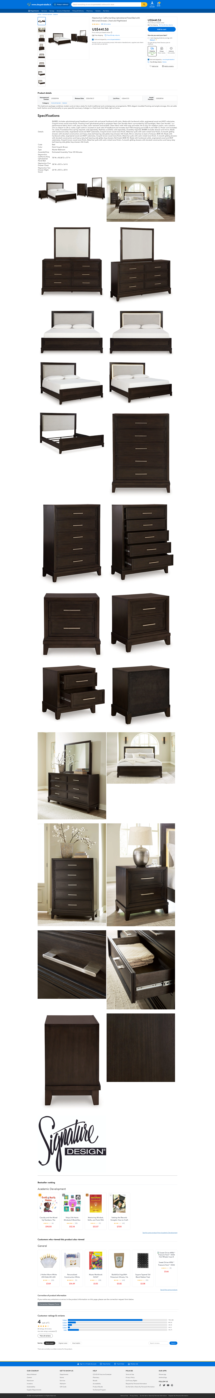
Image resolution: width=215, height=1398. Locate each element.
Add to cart (161, 29)
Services (44, 11)
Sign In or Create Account (88, 1364)
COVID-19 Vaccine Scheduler (102, 1374)
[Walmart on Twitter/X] (164, 1385)
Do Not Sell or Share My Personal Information (140, 1387)
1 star (65, 1330)
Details (164, 62)
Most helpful (76, 1343)
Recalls (95, 1381)
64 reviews (107, 24)
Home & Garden (47, 14)
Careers (98, 11)
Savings (51, 11)
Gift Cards (63, 1387)
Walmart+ (63, 1384)
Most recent (49, 1343)
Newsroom (30, 1381)
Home (39, 14)
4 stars (65, 1322)
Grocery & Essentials (63, 11)
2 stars (65, 1327)
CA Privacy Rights (131, 1381)
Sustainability (31, 1387)
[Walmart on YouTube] (168, 1385)
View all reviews (45, 1336)
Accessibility (97, 1384)
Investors (30, 1384)
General (55, 14)
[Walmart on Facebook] (160, 1385)
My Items (106, 11)
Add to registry (169, 66)
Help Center (106, 1364)
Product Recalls (98, 1387)
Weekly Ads (134, 1364)
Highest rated (63, 1343)
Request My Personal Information (136, 1384)
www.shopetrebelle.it (113, 39)
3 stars (65, 1325)
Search (173, 1343)
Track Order (120, 1364)
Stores (62, 1377)
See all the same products (168, 1290)
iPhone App (162, 1374)
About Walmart (32, 1374)
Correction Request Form (49, 1304)
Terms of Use (130, 1374)
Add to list (155, 66)
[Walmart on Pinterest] (172, 1385)
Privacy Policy (130, 1377)
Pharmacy (89, 11)
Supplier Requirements (34, 1390)
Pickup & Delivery (78, 11)
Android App (163, 1377)
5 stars (65, 1320)
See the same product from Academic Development (160, 1233)
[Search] (144, 4)
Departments (34, 11)
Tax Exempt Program (99, 1390)
